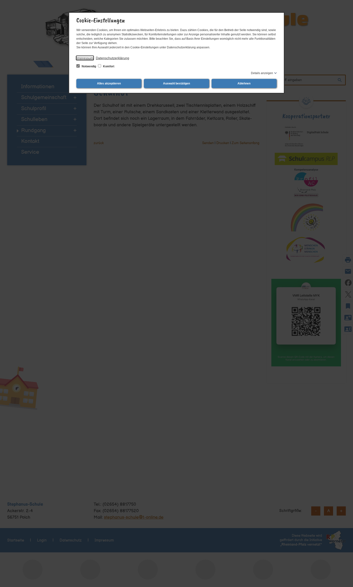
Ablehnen (243, 83)
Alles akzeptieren (109, 83)
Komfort (108, 66)
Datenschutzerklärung (112, 58)
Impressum (84, 58)
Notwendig (89, 66)
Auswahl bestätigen (176, 83)
